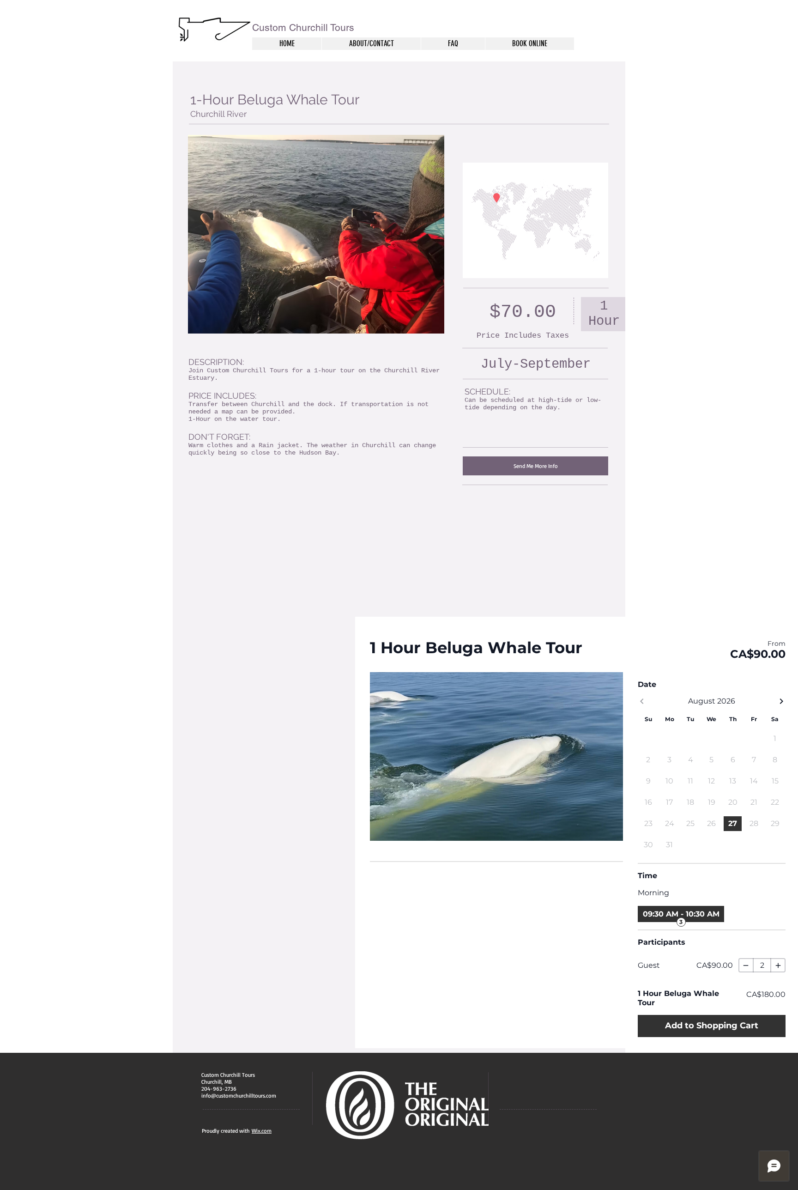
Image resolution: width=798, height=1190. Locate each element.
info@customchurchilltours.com (238, 1095)
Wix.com (262, 1130)
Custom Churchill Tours (303, 27)
